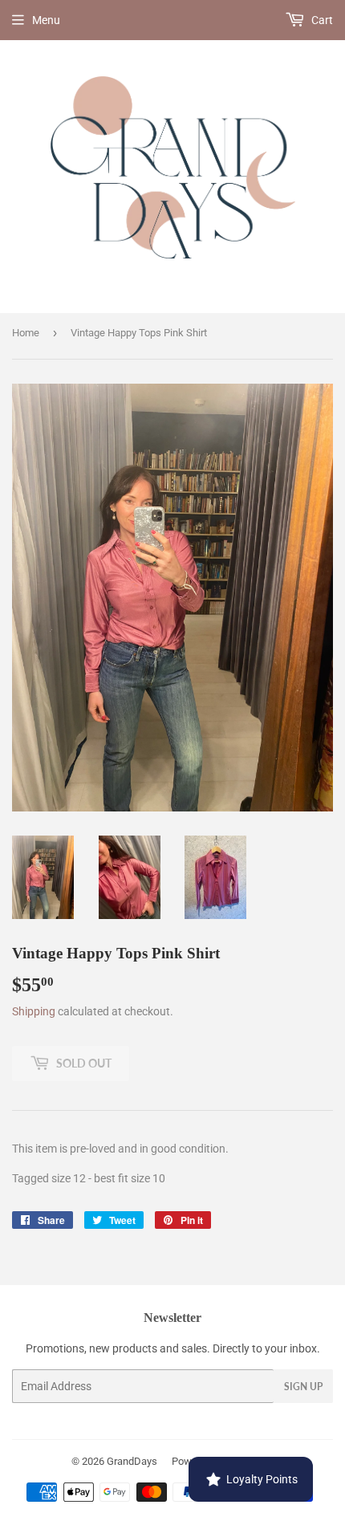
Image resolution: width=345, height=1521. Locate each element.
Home (25, 333)
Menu (46, 20)
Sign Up (303, 1387)
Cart (321, 20)
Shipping (33, 1011)
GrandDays (132, 1461)
